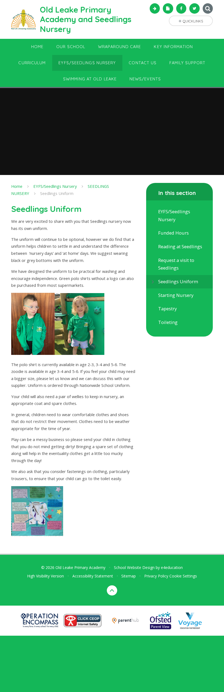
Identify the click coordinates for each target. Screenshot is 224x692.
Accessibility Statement (92, 576)
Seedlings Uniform (56, 193)
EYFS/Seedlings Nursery (55, 186)
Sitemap (128, 576)
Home (16, 186)
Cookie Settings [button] (183, 576)
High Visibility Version (45, 576)
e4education (172, 567)
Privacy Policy (156, 576)
